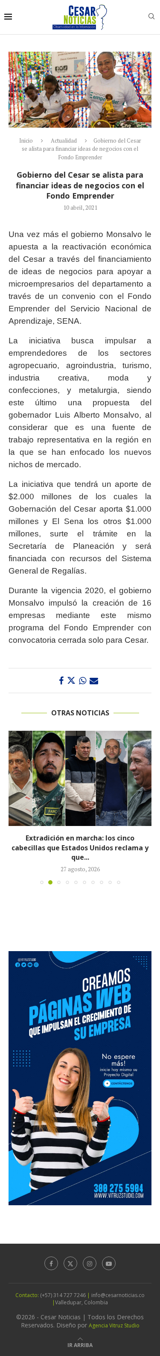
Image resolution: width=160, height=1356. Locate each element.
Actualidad (64, 140)
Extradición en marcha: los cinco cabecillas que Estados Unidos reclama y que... (80, 847)
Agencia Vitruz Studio (114, 1325)
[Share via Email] (94, 680)
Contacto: (27, 1295)
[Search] (151, 17)
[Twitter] (70, 1263)
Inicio (26, 140)
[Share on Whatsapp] (82, 680)
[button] (16, 807)
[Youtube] (109, 1263)
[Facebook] (51, 1263)
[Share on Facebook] (61, 680)
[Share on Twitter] (71, 680)
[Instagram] (89, 1263)
